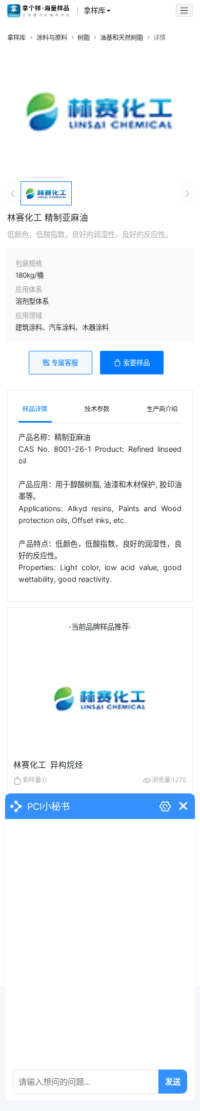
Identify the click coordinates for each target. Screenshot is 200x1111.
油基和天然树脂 (121, 37)
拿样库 (16, 37)
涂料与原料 (51, 37)
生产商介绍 (162, 409)
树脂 (83, 37)
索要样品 (136, 363)
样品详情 (35, 409)
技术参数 (97, 409)
